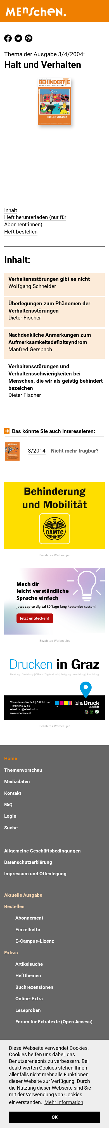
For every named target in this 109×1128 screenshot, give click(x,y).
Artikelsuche (29, 964)
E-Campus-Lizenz (34, 941)
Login (10, 816)
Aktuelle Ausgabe (23, 895)
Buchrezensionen (34, 987)
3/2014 (37, 451)
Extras (11, 952)
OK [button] (55, 1117)
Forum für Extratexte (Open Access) (54, 1021)
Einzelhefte (27, 929)
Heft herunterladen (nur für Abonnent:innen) (35, 221)
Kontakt (12, 793)
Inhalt (10, 210)
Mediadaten (17, 781)
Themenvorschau (23, 770)
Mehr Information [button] (63, 1102)
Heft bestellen (20, 231)
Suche (11, 827)
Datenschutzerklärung (28, 862)
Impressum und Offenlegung (35, 873)
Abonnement (29, 918)
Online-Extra (29, 998)
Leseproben (28, 1010)
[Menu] (102, 11)
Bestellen (14, 906)
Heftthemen (28, 975)
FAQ (8, 804)
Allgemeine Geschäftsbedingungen (42, 851)
